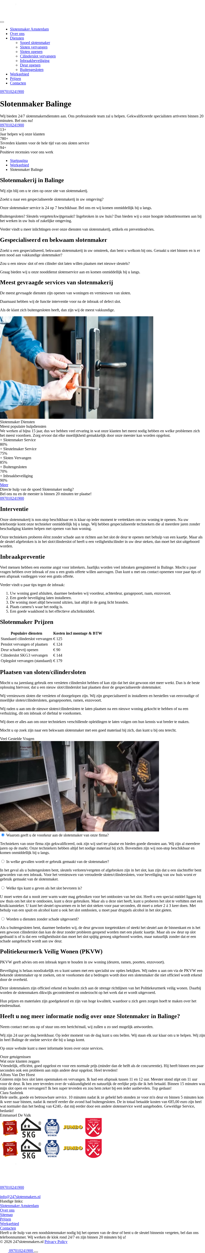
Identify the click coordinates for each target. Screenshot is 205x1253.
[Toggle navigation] (2, 22)
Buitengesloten (32, 69)
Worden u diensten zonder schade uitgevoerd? (42, 919)
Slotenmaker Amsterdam (29, 29)
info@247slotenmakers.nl (20, 1197)
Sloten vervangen (34, 47)
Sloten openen (31, 51)
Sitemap (6, 1215)
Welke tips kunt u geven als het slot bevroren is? (44, 888)
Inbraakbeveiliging (35, 60)
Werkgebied (19, 74)
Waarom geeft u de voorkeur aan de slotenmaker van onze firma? (57, 835)
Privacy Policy (56, 1242)
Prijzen (15, 78)
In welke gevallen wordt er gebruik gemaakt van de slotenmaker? (57, 861)
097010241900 (12, 91)
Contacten (18, 83)
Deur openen (30, 65)
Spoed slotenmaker (35, 42)
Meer (4, 485)
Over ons (17, 33)
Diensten (17, 38)
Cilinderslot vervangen (38, 56)
